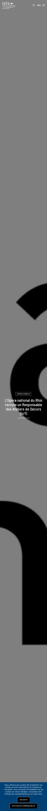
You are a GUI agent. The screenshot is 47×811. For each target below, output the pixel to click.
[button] (41, 5)
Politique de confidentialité (23, 806)
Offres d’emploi (23, 394)
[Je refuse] (44, 796)
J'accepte (23, 800)
